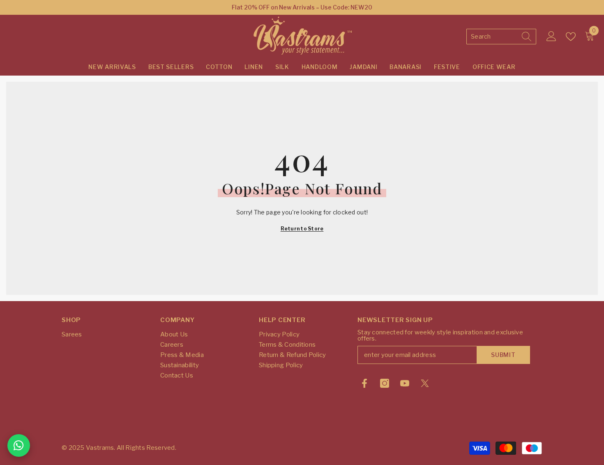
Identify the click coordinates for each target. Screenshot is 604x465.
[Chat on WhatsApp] (18, 445)
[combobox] (493, 36)
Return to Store (302, 229)
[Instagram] (385, 383)
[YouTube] (405, 383)
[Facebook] (364, 383)
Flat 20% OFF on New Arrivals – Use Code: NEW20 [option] (302, 7)
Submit (503, 354)
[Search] (501, 36)
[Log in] (551, 36)
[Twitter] (425, 383)
